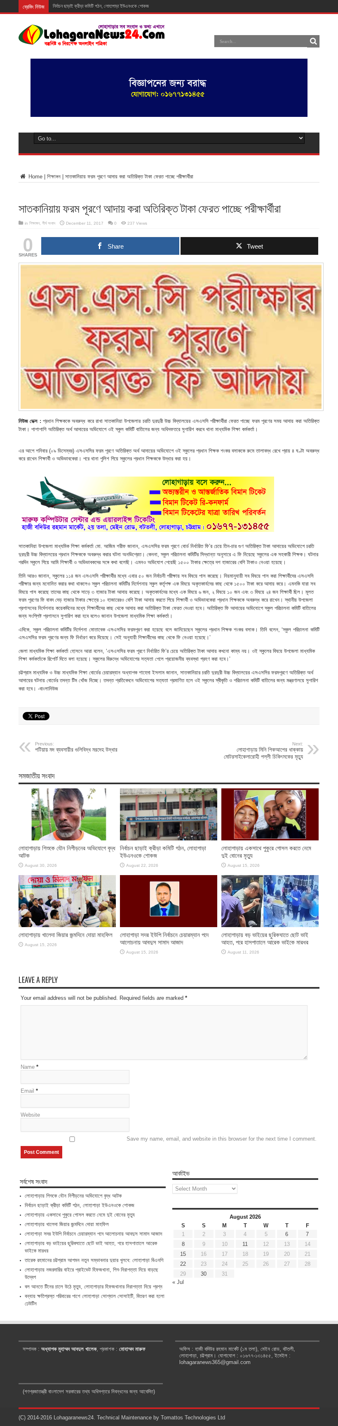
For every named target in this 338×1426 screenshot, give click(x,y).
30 (204, 1274)
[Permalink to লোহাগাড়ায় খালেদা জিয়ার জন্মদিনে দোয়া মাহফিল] (67, 925)
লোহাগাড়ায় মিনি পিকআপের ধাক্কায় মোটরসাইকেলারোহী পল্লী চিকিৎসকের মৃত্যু (263, 750)
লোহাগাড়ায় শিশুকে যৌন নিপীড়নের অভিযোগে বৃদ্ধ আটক (73, 1196)
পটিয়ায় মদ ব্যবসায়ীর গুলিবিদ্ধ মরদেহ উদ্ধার (76, 747)
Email (27, 1091)
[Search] (313, 41)
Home (34, 176)
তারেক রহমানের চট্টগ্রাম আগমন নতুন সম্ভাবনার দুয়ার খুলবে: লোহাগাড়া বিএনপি (94, 1260)
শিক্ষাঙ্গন (54, 176)
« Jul (178, 1282)
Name (28, 1067)
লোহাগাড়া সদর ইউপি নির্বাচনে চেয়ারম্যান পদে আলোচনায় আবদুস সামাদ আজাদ (164, 938)
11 (245, 1244)
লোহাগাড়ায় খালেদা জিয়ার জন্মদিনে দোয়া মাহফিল (66, 934)
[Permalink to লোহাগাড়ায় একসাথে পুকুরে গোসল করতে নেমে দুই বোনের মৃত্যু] (270, 838)
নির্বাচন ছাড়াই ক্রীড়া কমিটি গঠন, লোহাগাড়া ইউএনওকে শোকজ (101, 6)
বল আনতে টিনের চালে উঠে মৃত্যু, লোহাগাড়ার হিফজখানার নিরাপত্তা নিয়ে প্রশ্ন (93, 1287)
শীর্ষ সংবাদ (48, 223)
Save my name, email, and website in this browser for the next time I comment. (222, 1139)
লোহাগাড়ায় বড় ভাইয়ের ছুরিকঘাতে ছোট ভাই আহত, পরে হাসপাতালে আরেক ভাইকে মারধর (264, 938)
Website (30, 1115)
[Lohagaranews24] (92, 40)
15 (183, 1254)
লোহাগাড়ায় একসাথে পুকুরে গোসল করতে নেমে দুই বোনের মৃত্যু (80, 1215)
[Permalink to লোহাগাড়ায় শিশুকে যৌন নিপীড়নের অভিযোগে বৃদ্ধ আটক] (67, 838)
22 (183, 1264)
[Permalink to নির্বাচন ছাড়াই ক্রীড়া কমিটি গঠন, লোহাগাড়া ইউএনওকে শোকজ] (168, 838)
